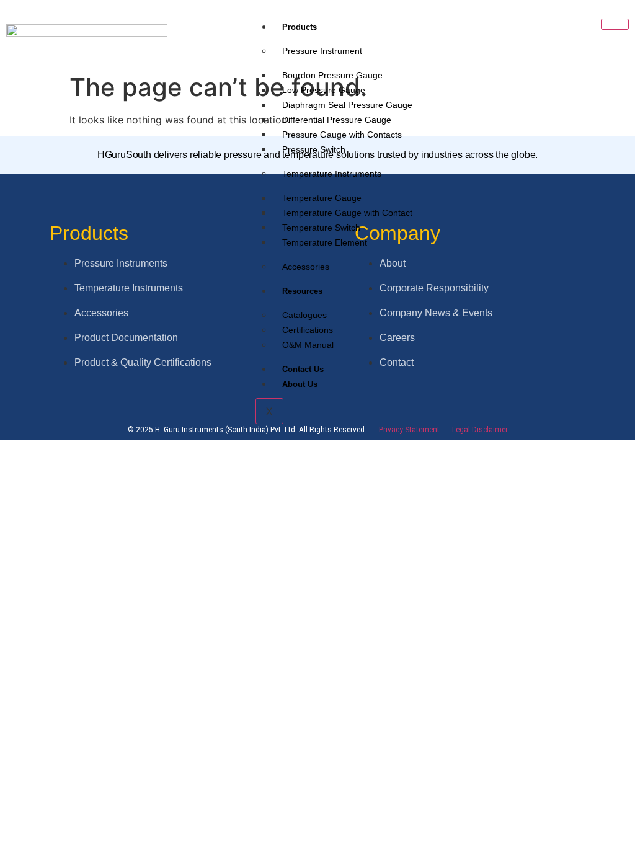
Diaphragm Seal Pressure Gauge (347, 105)
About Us (300, 384)
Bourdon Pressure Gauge (332, 75)
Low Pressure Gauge (323, 90)
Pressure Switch (313, 149)
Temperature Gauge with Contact (347, 213)
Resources (302, 291)
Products (299, 27)
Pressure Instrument (322, 51)
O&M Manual (308, 345)
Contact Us (303, 369)
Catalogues (304, 315)
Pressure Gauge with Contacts (342, 135)
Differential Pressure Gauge (336, 120)
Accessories (305, 267)
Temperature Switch (321, 228)
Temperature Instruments (331, 174)
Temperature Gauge (322, 198)
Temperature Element (324, 242)
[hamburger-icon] (615, 24)
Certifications (307, 330)
